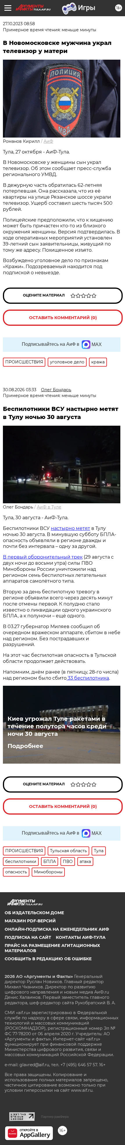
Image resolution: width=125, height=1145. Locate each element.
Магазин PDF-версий (30, 920)
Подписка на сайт (28, 937)
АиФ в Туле (49, 507)
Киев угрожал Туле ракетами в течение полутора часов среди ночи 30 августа (57, 726)
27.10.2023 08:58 (19, 23)
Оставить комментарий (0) (63, 317)
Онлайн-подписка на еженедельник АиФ (57, 929)
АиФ (48, 141)
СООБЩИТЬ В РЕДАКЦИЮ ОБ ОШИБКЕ (48, 958)
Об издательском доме (34, 912)
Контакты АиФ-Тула (81, 937)
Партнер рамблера (55, 1116)
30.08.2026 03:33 (19, 389)
